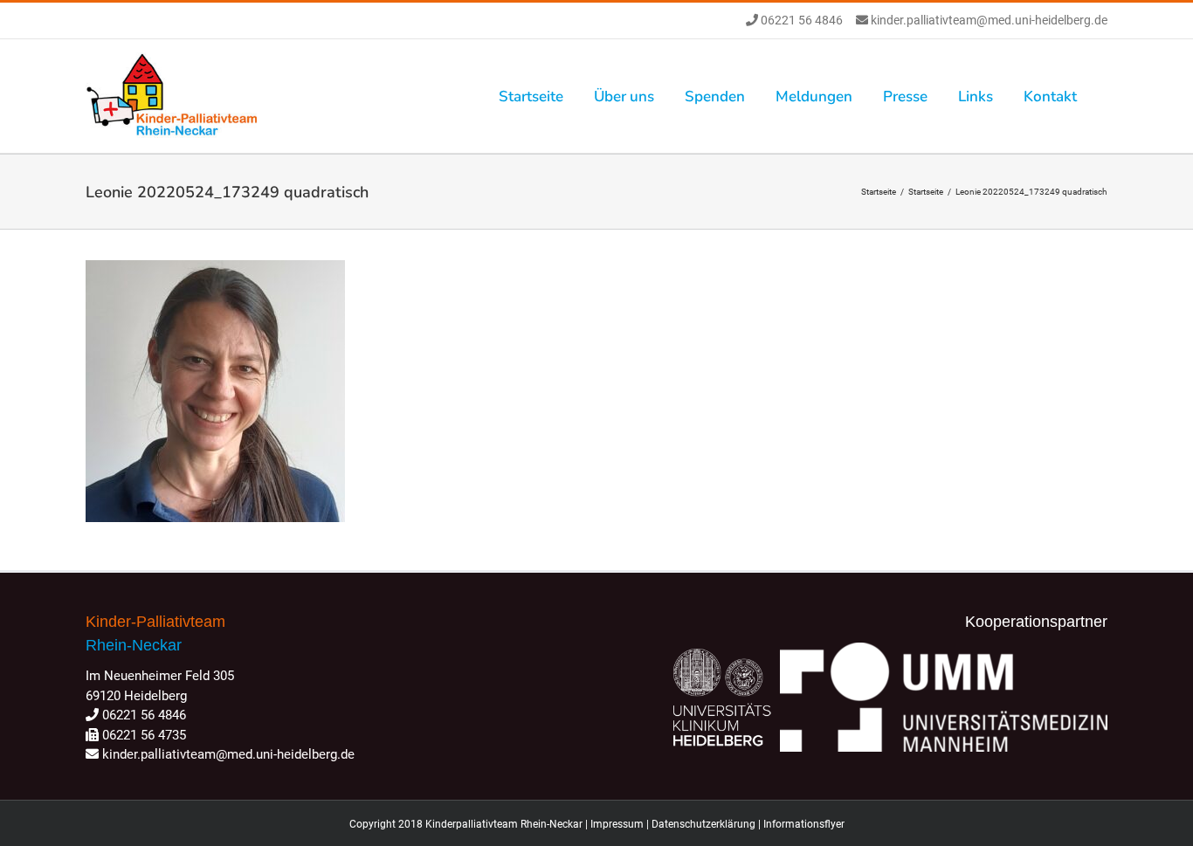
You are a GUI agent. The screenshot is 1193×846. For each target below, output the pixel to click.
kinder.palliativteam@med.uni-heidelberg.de (987, 20)
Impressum (617, 824)
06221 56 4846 (800, 20)
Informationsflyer (804, 824)
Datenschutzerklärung (703, 824)
